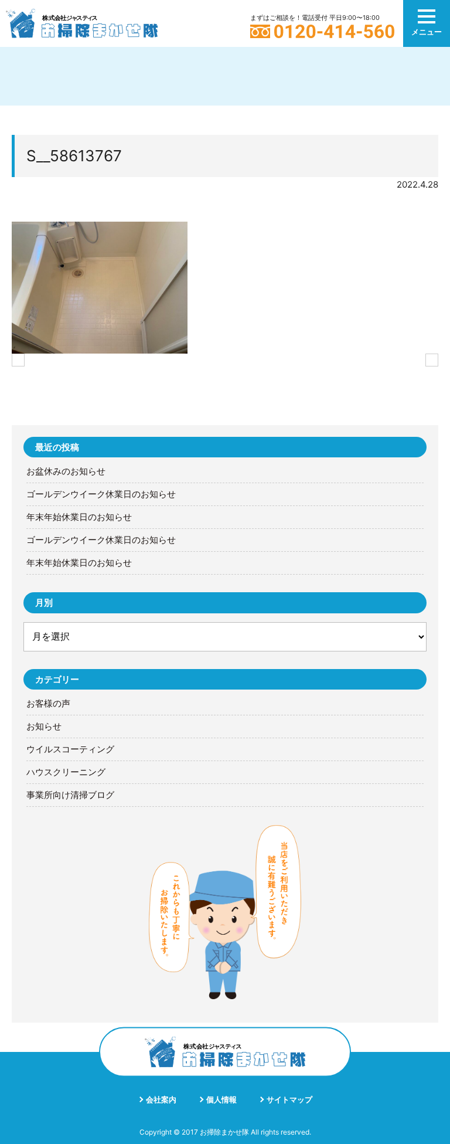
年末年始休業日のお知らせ (79, 517)
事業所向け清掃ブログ (70, 795)
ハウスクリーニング (65, 772)
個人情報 (221, 1099)
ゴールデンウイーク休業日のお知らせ (101, 494)
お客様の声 (48, 703)
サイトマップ (289, 1099)
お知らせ (44, 726)
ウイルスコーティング (70, 749)
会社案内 (161, 1099)
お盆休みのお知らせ (65, 471)
